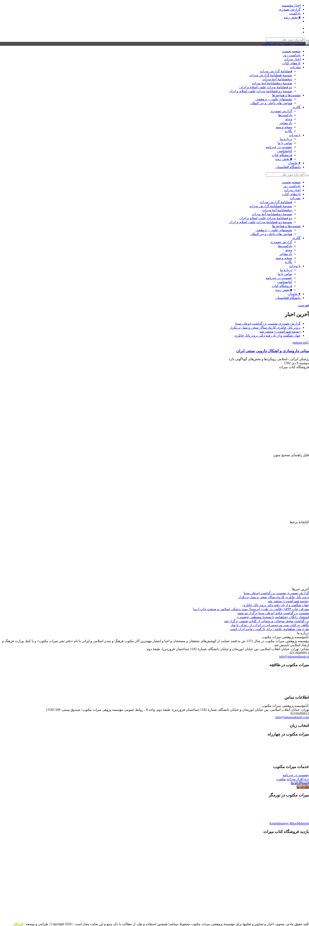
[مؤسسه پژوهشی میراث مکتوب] (285, 44)
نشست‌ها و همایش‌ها (286, 95)
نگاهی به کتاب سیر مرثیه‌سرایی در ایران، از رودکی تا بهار (270, 625)
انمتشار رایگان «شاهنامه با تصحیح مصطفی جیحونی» (273, 617)
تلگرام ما (303, 787)
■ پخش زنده (292, 17)
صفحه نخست (291, 51)
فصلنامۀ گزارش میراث (276, 71)
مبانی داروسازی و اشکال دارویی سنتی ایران (272, 351)
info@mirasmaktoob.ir (294, 656)
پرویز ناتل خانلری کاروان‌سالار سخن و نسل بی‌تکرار (265, 327)
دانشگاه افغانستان (288, 167)
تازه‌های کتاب (291, 63)
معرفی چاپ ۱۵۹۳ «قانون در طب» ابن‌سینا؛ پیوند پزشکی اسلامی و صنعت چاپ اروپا (251, 609)
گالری (296, 107)
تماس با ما (285, 143)
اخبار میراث (292, 59)
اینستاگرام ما (300, 783)
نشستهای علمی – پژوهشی (273, 99)
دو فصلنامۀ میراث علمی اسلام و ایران (265, 87)
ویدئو (288, 119)
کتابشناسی (284, 151)
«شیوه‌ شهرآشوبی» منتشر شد (280, 331)
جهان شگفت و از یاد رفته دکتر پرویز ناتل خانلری (267, 335)
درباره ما (286, 139)
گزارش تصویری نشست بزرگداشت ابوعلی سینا (268, 323)
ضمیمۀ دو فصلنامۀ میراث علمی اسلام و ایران (260, 91)
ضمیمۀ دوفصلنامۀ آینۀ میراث (272, 83)
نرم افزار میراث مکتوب (292, 779)
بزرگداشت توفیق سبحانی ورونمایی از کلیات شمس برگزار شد (266, 621)
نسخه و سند (284, 127)
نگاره (288, 131)
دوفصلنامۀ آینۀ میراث (277, 79)
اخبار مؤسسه (291, 5)
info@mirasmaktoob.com (292, 717)
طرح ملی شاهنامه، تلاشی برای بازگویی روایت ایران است (269, 629)
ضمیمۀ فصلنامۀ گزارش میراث (270, 75)
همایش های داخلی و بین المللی (271, 103)
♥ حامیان (294, 163)
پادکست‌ (295, 13)
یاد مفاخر (285, 123)
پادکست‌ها (285, 115)
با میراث (295, 135)
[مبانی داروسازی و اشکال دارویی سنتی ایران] (299, 342)
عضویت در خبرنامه (279, 147)
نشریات (295, 67)
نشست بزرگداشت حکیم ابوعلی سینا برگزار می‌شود (273, 613)
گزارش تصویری (290, 9)
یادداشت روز (292, 55)
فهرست (303, 305)
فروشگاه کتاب (282, 155)
